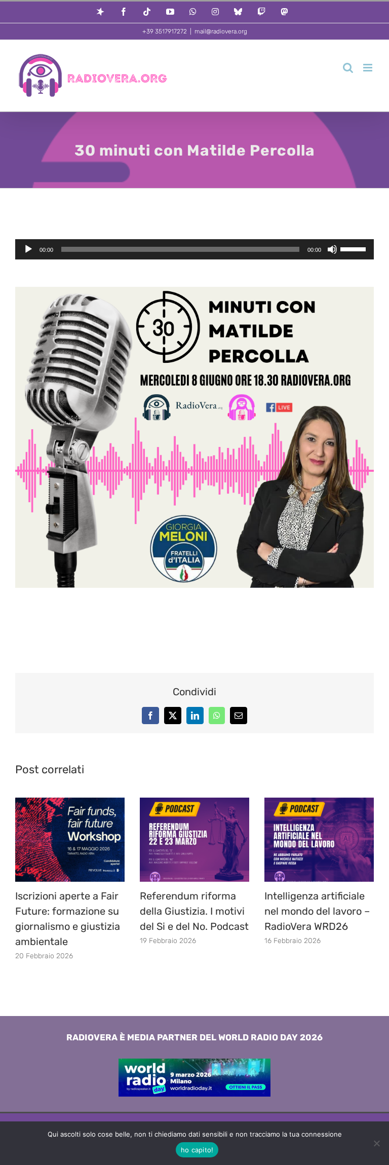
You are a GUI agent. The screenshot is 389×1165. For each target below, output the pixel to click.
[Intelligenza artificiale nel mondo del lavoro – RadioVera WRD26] (319, 803)
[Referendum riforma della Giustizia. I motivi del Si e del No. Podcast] (194, 803)
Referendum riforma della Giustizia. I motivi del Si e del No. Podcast (194, 911)
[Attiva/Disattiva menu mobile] (368, 67)
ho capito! (197, 1150)
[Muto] (332, 249)
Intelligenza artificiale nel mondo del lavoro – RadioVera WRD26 (317, 911)
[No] (376, 1143)
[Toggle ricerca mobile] (348, 67)
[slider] (354, 248)
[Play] (28, 249)
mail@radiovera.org (220, 31)
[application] (194, 249)
